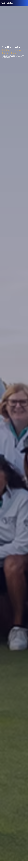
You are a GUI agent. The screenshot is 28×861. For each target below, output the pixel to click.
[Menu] (24, 3)
